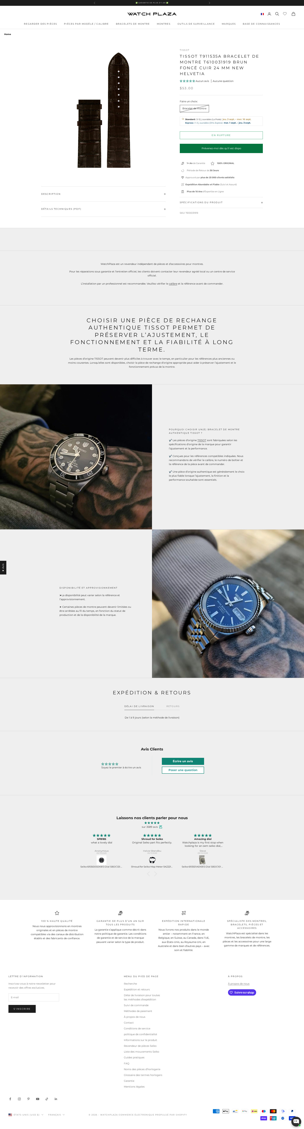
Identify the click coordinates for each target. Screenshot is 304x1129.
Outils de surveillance (196, 23)
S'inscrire (22, 1008)
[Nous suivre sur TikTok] (47, 1099)
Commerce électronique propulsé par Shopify (153, 1115)
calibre (173, 283)
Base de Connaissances (261, 23)
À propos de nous (134, 1016)
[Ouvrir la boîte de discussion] (296, 1122)
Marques (229, 23)
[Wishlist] (285, 13)
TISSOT (201, 440)
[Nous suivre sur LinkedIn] (56, 1099)
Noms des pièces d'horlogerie (142, 1069)
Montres (163, 23)
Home (7, 34)
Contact (129, 1022)
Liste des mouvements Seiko (141, 1051)
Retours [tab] (173, 706)
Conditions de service (137, 1028)
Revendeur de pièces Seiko (140, 1045)
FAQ (126, 1063)
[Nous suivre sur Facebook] (10, 1099)
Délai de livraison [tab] (139, 706)
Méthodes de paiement (138, 1011)
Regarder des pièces (40, 23)
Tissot (184, 50)
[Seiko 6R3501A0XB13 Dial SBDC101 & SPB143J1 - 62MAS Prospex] (203, 860)
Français (54, 1115)
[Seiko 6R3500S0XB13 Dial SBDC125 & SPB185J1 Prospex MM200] (101, 860)
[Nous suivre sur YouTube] (37, 1099)
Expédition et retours (137, 989)
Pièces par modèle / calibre (86, 23)
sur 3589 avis (150, 826)
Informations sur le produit (140, 1040)
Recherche (130, 983)
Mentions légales (134, 1086)
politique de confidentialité (140, 1034)
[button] (188, 81)
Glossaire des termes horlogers (143, 1075)
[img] (152, 823)
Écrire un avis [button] (183, 761)
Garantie (129, 1080)
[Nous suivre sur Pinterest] (28, 1099)
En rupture (221, 135)
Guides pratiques (134, 1057)
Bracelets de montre (133, 23)
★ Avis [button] (3, 568)
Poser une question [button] (183, 770)
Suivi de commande (136, 1005)
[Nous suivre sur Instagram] (19, 1099)
